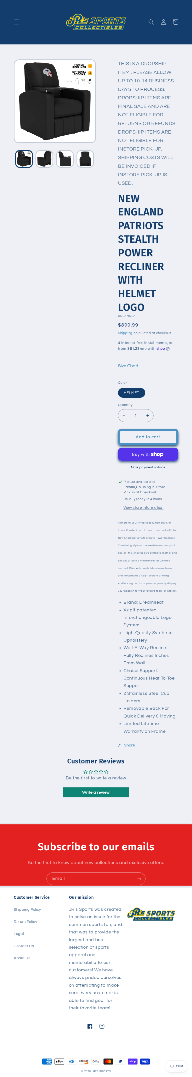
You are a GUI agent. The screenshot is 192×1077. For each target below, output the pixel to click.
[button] (16, 22)
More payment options (148, 467)
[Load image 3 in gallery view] (65, 159)
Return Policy (25, 922)
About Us (22, 958)
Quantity (125, 405)
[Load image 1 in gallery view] (24, 159)
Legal (19, 934)
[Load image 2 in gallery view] (44, 159)
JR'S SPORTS (101, 1071)
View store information (144, 508)
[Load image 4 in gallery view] (85, 159)
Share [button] (129, 745)
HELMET (132, 393)
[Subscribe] (139, 878)
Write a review (96, 792)
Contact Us (24, 946)
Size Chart (128, 366)
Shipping (125, 333)
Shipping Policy (27, 909)
